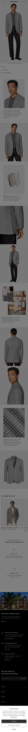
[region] (14, 719)
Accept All (14, 721)
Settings (14, 729)
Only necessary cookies (14, 725)
